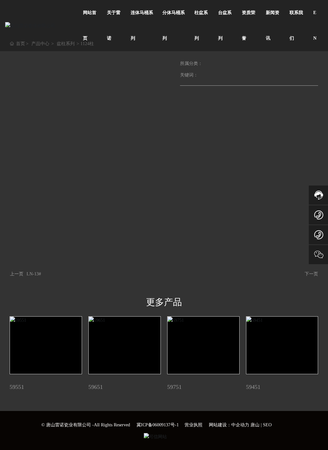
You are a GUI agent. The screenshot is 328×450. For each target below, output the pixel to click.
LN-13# (34, 274)
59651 (95, 387)
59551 (17, 387)
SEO (267, 424)
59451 (253, 387)
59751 (174, 387)
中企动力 (240, 424)
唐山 (254, 424)
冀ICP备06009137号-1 (157, 424)
